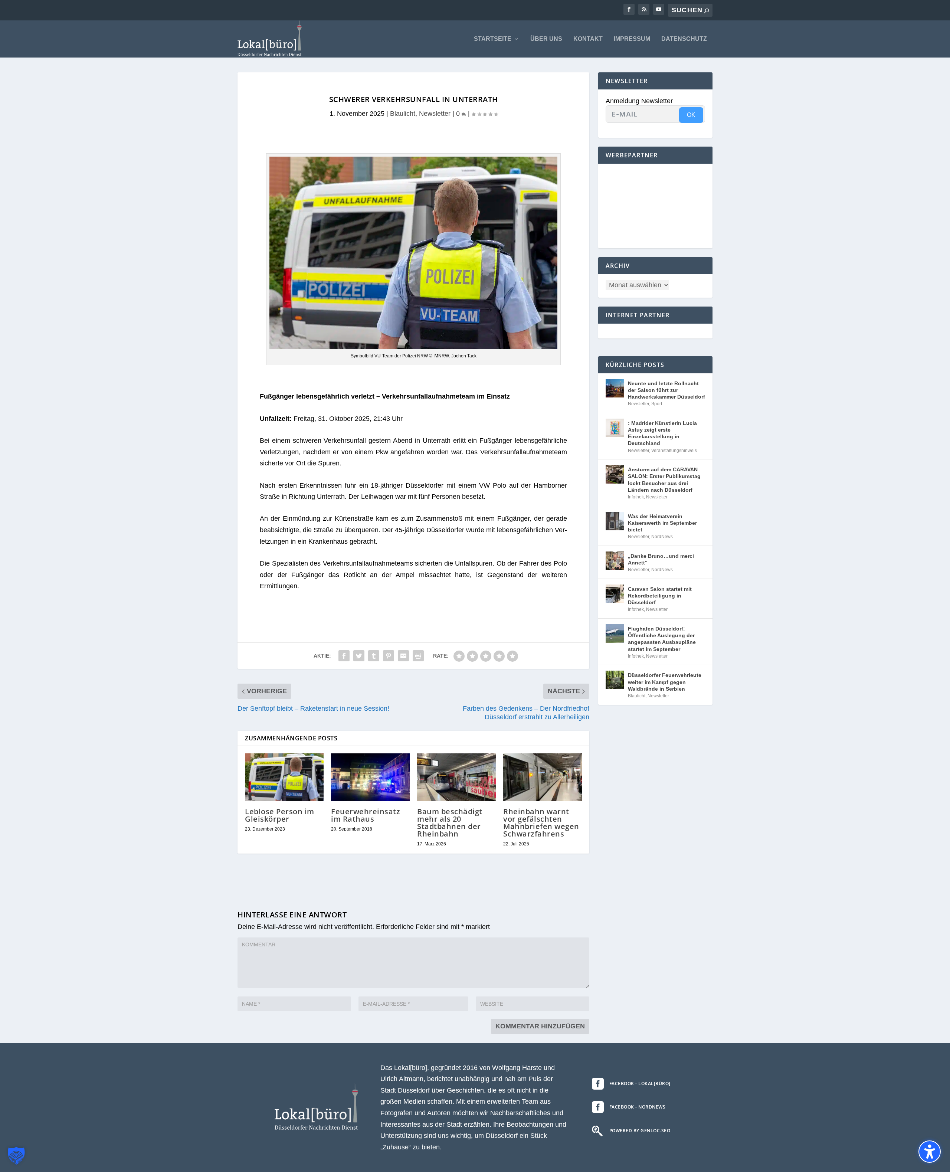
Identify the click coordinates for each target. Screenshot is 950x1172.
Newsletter (435, 113)
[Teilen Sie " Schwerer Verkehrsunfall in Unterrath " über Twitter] (358, 655)
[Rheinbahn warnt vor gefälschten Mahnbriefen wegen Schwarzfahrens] (542, 777)
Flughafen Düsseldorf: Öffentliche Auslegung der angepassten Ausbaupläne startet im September (662, 639)
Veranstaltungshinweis (674, 450)
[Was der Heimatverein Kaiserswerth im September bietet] (615, 521)
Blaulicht (402, 113)
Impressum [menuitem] (632, 39)
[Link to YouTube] (658, 9)
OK (691, 115)
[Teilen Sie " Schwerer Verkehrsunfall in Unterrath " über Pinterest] (388, 655)
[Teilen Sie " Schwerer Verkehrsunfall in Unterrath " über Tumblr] (373, 655)
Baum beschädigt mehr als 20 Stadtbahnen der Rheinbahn (449, 822)
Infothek (636, 497)
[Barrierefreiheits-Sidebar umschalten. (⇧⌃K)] (929, 1151)
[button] (16, 1155)
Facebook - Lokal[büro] (640, 1083)
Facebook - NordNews (637, 1107)
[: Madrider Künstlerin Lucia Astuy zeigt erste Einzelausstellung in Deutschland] (615, 428)
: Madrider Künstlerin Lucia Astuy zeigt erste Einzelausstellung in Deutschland (662, 433)
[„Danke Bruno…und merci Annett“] (615, 560)
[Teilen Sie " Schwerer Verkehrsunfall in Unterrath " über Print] (418, 655)
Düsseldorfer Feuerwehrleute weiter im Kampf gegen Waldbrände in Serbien (664, 681)
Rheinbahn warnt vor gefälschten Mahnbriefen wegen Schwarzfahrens (541, 822)
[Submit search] (706, 10)
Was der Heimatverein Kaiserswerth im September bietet (662, 523)
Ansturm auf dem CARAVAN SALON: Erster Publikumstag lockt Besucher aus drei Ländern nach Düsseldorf (664, 479)
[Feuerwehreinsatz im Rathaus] (370, 777)
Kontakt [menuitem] (588, 39)
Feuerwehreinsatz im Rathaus (365, 815)
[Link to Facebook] (629, 9)
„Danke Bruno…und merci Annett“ (661, 559)
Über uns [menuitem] (546, 39)
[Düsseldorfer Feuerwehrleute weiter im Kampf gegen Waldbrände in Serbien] (615, 680)
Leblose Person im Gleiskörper (279, 815)
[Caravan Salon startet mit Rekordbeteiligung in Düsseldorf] (615, 594)
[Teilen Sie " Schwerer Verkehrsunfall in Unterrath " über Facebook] (344, 655)
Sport (656, 403)
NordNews (662, 536)
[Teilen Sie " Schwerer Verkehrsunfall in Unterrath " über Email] (403, 655)
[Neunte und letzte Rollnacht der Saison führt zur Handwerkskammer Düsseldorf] (615, 388)
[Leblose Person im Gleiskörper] (284, 777)
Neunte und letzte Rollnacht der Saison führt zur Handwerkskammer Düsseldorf (666, 390)
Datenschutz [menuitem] (684, 39)
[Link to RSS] (643, 9)
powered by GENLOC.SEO (640, 1130)
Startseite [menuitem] (492, 39)
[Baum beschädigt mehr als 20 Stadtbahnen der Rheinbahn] (456, 777)
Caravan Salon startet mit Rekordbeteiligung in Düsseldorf (660, 595)
